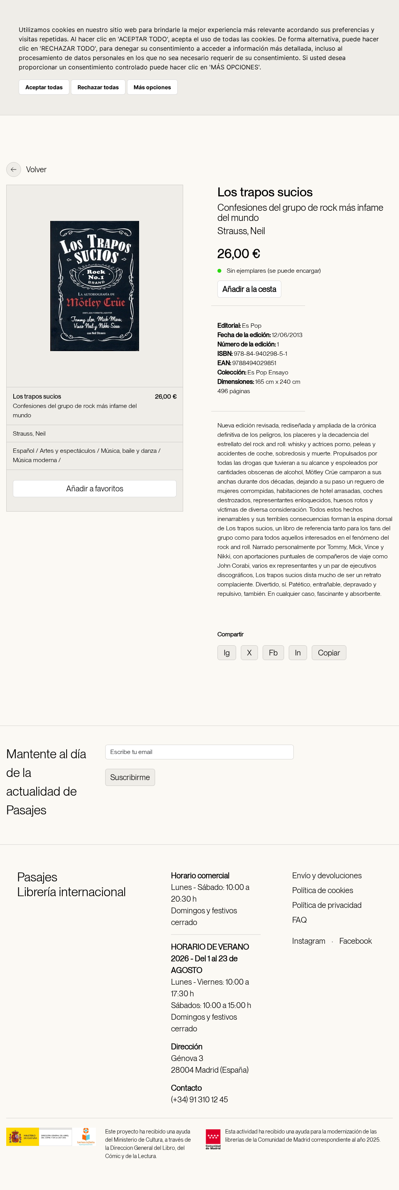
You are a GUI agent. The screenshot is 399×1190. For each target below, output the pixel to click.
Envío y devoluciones (327, 875)
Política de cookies (322, 890)
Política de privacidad (327, 905)
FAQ (299, 920)
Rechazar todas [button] (98, 87)
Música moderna (35, 460)
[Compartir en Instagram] (229, 652)
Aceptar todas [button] (44, 87)
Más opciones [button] (152, 87)
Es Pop (251, 325)
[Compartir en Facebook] (276, 652)
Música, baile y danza (129, 450)
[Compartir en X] (252, 652)
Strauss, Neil (241, 231)
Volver (36, 169)
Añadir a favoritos (94, 488)
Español (23, 450)
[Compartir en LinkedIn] (300, 652)
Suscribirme (130, 777)
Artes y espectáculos (67, 450)
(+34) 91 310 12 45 (199, 1099)
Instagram (308, 941)
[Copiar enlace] (331, 652)
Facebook (355, 941)
